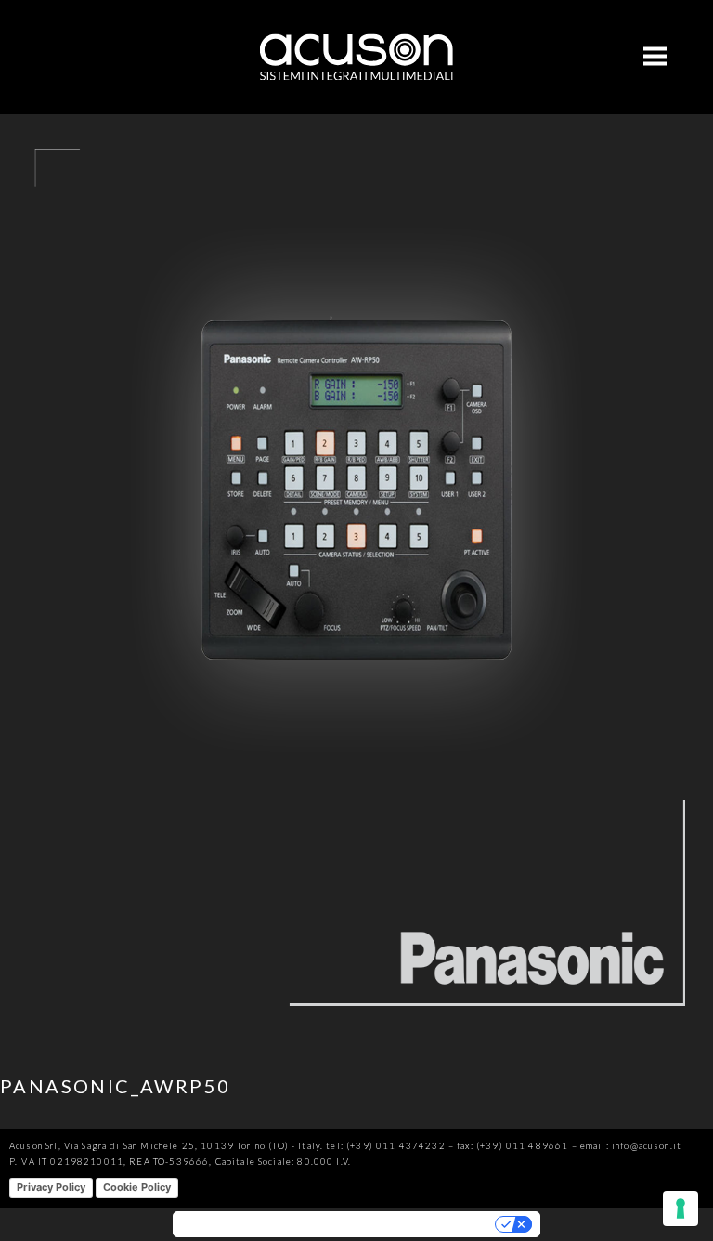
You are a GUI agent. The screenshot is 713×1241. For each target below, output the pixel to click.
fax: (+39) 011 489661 (512, 1146)
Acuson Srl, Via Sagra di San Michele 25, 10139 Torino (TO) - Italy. (166, 1146)
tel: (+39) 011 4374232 (385, 1146)
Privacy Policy (51, 1187)
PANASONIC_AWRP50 (115, 1086)
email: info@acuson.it (630, 1146)
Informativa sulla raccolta (239, 1224)
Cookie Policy (137, 1187)
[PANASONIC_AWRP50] (356, 1035)
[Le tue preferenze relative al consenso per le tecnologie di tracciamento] (680, 1208)
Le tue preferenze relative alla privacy (401, 1224)
